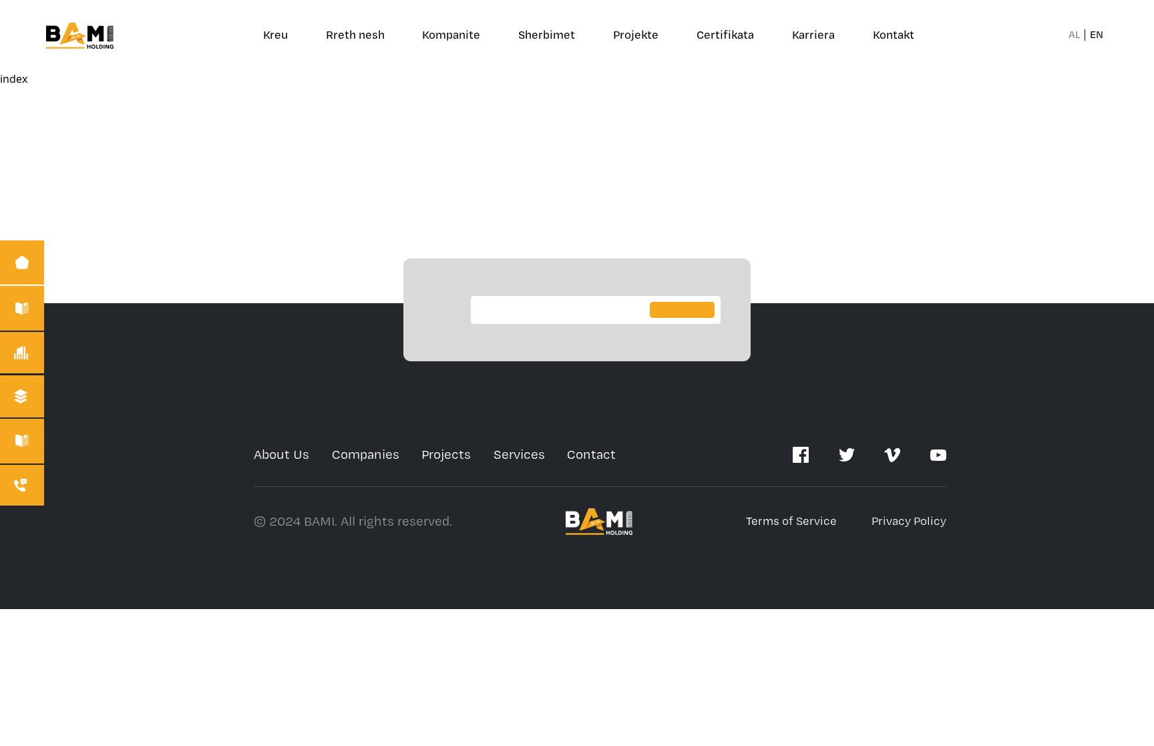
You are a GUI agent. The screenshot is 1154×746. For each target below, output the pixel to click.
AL (1075, 35)
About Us (281, 454)
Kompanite (451, 35)
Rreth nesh (355, 35)
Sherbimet (546, 35)
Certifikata (725, 35)
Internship (823, 122)
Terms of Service (791, 521)
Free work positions (848, 92)
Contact (591, 454)
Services (519, 454)
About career (830, 63)
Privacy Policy (909, 521)
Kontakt (893, 35)
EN (1096, 35)
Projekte (635, 35)
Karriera (813, 35)
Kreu (275, 35)
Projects (446, 454)
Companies (365, 454)
